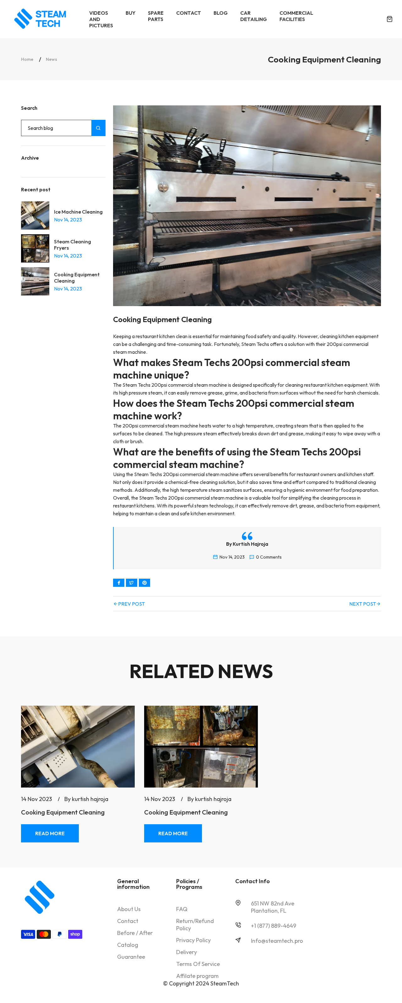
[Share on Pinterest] (144, 583)
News (51, 59)
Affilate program (197, 975)
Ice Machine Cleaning (78, 212)
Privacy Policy (193, 940)
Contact (127, 921)
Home (27, 59)
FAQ (181, 909)
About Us (129, 909)
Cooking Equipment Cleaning (77, 277)
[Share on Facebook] (118, 583)
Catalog (127, 944)
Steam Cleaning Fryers (72, 244)
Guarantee (131, 956)
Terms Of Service (198, 964)
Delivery (186, 952)
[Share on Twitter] (131, 583)
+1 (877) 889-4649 (273, 925)
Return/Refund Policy (195, 924)
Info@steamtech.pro (277, 940)
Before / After (135, 933)
